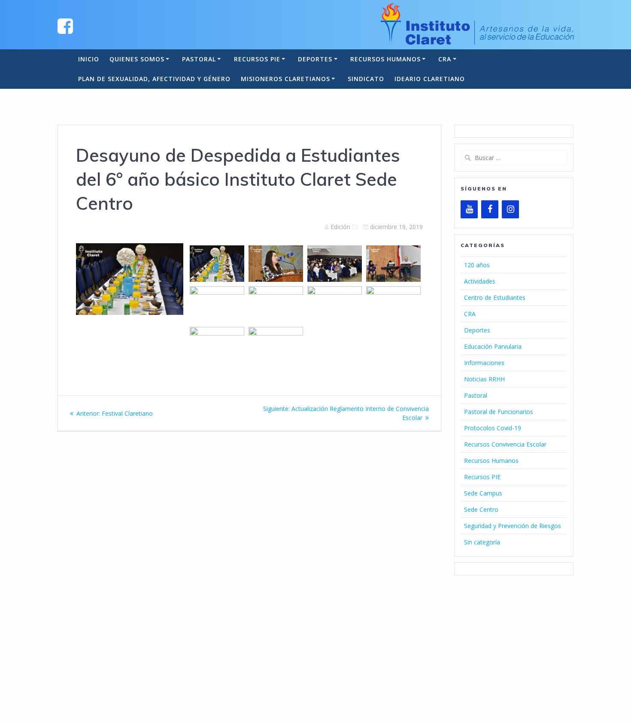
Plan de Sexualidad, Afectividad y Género (154, 79)
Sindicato (366, 79)
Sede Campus (483, 493)
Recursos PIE (257, 59)
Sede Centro (481, 509)
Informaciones (484, 363)
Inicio (88, 59)
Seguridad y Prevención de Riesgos (512, 526)
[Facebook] (489, 209)
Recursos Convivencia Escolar (505, 444)
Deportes (315, 59)
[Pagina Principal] (65, 25)
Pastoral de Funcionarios (498, 412)
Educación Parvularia (493, 346)
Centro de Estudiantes (494, 297)
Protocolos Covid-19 (492, 428)
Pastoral (199, 59)
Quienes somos (136, 59)
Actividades (479, 281)
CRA (444, 59)
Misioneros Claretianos (285, 79)
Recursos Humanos (385, 59)
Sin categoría (482, 542)
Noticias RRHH (484, 379)
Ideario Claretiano (429, 79)
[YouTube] (469, 209)
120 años (477, 265)
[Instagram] (510, 209)
